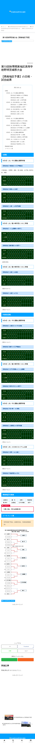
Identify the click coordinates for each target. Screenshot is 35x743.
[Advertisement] (17, 623)
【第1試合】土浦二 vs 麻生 (17, 111)
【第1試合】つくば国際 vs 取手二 (18, 104)
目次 (15, 87)
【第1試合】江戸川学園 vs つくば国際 (20, 127)
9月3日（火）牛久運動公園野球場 (15, 93)
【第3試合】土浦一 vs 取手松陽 (18, 100)
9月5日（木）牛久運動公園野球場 (15, 132)
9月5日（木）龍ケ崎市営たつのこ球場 (16, 125)
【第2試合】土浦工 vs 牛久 (17, 113)
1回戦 (6, 90)
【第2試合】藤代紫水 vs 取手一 (18, 107)
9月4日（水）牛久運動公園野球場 (15, 118)
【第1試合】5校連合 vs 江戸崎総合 (19, 95)
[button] (26, 651)
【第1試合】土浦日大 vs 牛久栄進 (18, 120)
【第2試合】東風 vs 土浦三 (17, 97)
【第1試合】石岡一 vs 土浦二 (17, 141)
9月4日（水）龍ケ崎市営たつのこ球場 (16, 109)
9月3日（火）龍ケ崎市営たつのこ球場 (16, 102)
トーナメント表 (9, 148)
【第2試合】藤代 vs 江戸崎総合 (18, 123)
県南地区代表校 (9, 146)
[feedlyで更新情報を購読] (9, 659)
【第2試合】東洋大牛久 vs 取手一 (18, 130)
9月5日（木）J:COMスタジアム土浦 (15, 139)
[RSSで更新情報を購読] (26, 659)
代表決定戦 (8, 116)
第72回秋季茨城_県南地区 (9, 600)
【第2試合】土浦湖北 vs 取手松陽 (18, 137)
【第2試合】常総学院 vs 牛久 (17, 144)
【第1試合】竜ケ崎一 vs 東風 (17, 134)
